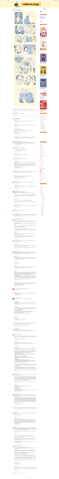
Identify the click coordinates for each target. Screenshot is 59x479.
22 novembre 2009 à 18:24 (17, 371)
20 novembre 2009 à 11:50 (17, 159)
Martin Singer (42, 169)
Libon (41, 162)
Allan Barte (42, 145)
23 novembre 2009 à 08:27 (17, 404)
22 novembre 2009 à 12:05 (17, 331)
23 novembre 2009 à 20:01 (17, 415)
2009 (41, 194)
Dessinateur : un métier (43, 119)
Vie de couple (42, 128)
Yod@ (15, 466)
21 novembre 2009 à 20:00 (17, 304)
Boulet (41, 150)
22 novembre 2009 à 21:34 (17, 391)
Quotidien (42, 127)
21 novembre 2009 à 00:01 (17, 254)
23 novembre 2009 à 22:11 (17, 424)
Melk (15, 434)
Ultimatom (15, 153)
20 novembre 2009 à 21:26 (17, 242)
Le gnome (15, 199)
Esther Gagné (42, 152)
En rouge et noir (43, 201)
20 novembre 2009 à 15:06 (17, 211)
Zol (14, 406)
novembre (42, 196)
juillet (42, 208)
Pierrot (41, 175)
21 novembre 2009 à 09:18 (17, 268)
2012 (41, 191)
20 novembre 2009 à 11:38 (17, 155)
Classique (42, 202)
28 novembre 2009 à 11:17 (17, 464)
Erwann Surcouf (42, 151)
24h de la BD (42, 115)
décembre (42, 195)
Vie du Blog (42, 129)
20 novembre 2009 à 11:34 (17, 151)
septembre (42, 206)
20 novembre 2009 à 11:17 (17, 126)
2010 (41, 193)
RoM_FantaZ (15, 190)
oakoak (15, 136)
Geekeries (42, 122)
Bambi (41, 146)
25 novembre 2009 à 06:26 (17, 460)
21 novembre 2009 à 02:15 (17, 263)
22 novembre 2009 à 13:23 (17, 339)
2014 (41, 189)
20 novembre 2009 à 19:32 (17, 237)
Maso (41, 200)
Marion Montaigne (43, 168)
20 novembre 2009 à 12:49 (17, 188)
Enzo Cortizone (16, 204)
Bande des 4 (42, 116)
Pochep (42, 176)
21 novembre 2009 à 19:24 (17, 299)
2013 (41, 190)
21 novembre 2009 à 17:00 (17, 295)
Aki (41, 144)
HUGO (15, 316)
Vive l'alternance (43, 203)
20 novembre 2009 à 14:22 (17, 207)
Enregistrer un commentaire (17, 470)
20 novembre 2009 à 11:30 (17, 138)
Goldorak (42, 123)
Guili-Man (42, 124)
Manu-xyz (42, 167)
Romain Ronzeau (16, 333)
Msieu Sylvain (16, 157)
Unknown (15, 213)
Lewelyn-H (15, 322)
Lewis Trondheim (43, 161)
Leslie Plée (42, 160)
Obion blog (42, 174)
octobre (42, 205)
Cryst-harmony (16, 297)
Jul (14, 209)
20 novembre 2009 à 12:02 (17, 168)
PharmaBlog (15, 328)
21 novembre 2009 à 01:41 (17, 259)
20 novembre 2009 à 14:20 (17, 202)
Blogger (30, 477)
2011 (41, 192)
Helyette (15, 239)
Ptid (14, 170)
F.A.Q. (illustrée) (43, 199)
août (41, 207)
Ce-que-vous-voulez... (43, 198)
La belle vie (42, 204)
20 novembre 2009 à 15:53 (17, 216)
